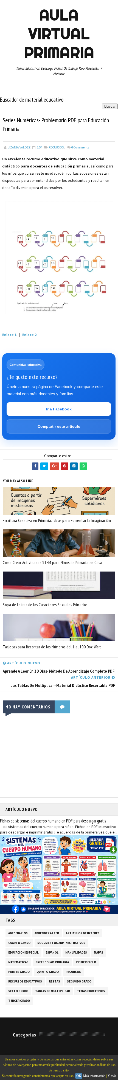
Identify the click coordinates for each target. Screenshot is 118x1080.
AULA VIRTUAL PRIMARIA (59, 34)
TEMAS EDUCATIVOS (91, 991)
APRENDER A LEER (47, 933)
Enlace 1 (9, 334)
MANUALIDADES (76, 952)
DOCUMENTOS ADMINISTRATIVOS (61, 943)
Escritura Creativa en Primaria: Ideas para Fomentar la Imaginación (57, 520)
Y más (112, 1076)
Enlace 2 (29, 334)
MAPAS (98, 952)
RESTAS (54, 981)
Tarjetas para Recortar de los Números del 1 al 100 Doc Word (52, 646)
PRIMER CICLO (86, 962)
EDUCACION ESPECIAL (23, 952)
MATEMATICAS (18, 962)
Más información (94, 1076)
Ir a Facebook (59, 409)
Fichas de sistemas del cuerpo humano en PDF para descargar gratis (53, 821)
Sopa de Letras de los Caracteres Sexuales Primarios (45, 604)
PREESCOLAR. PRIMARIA (52, 962)
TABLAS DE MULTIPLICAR (52, 991)
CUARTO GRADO (19, 943)
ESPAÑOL (52, 952)
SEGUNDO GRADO (79, 981)
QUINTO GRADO (47, 972)
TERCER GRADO (19, 1001)
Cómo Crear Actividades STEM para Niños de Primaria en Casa (52, 562)
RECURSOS (56, 147)
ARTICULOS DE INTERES (83, 933)
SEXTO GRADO (18, 991)
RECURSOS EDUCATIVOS (25, 981)
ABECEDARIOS (18, 933)
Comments (80, 147)
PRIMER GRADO (19, 972)
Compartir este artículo (59, 426)
